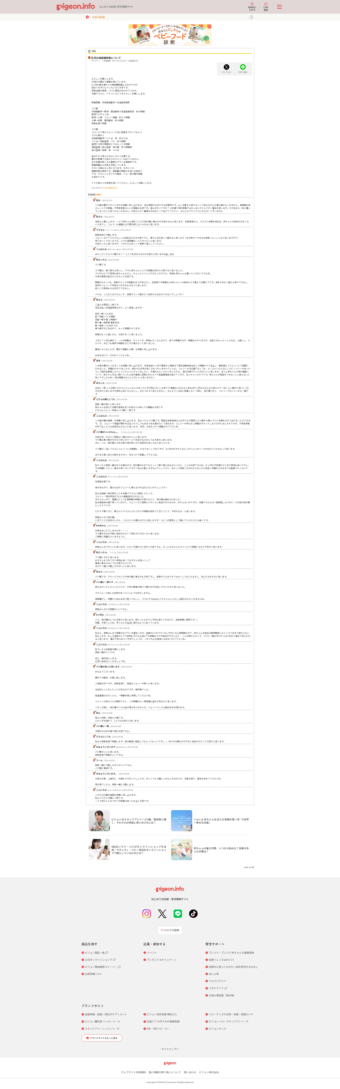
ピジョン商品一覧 (95, 952)
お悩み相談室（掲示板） (222, 995)
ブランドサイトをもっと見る (103, 1037)
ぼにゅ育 (214, 974)
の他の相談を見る (110, 187)
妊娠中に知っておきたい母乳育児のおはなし (233, 967)
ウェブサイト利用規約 (133, 1072)
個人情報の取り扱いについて (165, 1072)
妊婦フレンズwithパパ (221, 959)
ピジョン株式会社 (209, 1072)
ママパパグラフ (217, 981)
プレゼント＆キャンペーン (161, 959)
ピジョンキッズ (217, 1028)
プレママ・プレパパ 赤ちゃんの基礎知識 (231, 952)
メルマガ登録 (171, 930)
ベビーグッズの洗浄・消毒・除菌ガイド (231, 1014)
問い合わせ (190, 1072)
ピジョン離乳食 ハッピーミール (102, 1021)
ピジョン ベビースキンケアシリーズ (228, 1021)
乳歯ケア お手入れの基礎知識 (163, 1021)
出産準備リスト (93, 974)
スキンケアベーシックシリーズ (102, 1028)
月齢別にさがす (252, 8)
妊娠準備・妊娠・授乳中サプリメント (106, 1014)
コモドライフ (216, 988)
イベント (152, 952)
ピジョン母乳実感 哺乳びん (162, 1014)
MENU (251, 17)
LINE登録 (266, 8)
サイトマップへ (170, 1049)
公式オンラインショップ (98, 959)
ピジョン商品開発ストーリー (101, 967)
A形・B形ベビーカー (158, 1028)
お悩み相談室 (98, 16)
